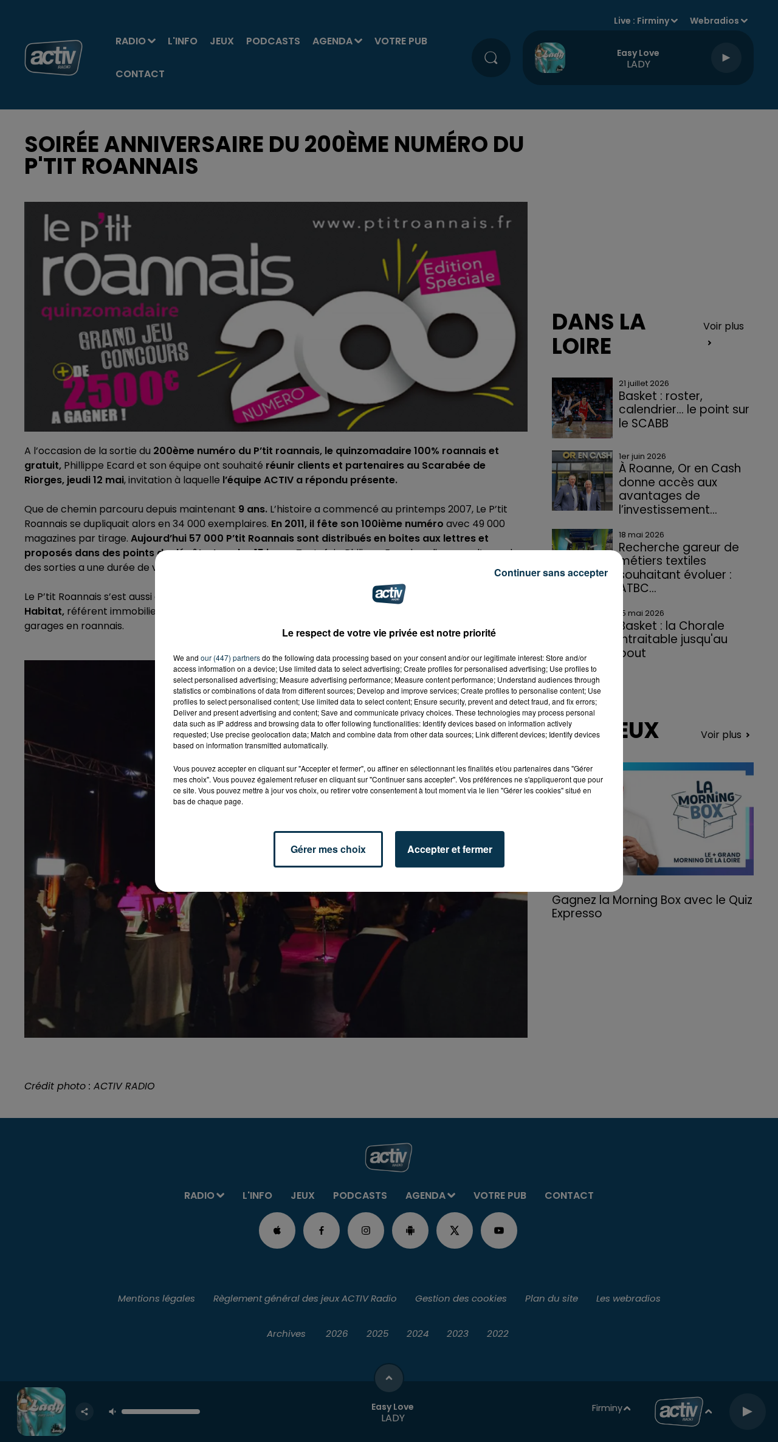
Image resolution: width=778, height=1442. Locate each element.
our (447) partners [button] (230, 657)
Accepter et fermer (449, 849)
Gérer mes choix (328, 849)
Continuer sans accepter (551, 572)
